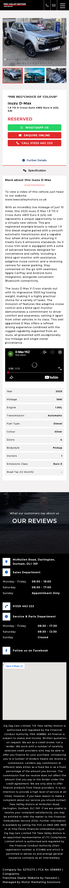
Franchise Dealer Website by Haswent (30, 877)
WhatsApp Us (36, 127)
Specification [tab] (37, 170)
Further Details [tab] (36, 160)
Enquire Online (36, 135)
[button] (61, 42)
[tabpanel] (34, 328)
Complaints (11, 873)
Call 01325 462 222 (37, 143)
